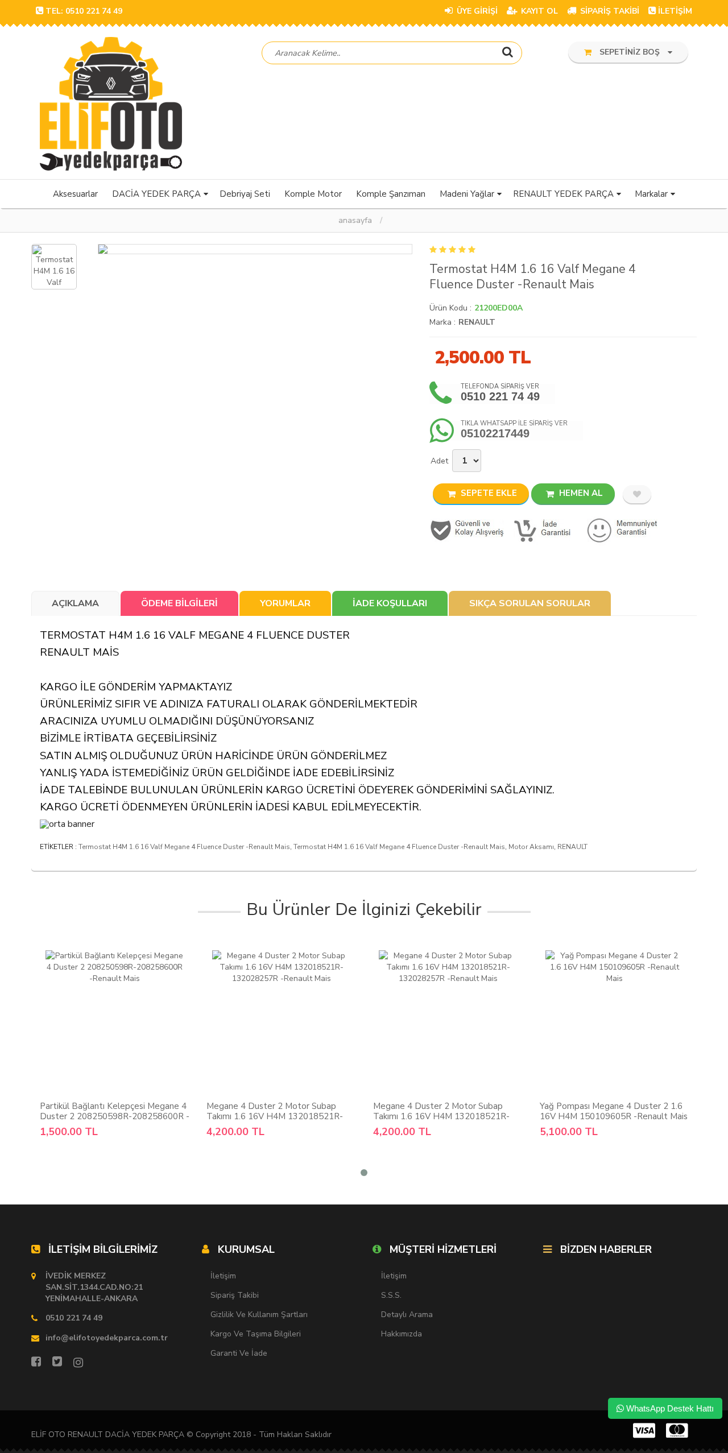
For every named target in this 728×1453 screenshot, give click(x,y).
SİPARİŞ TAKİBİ (608, 11)
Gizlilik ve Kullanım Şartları (259, 1314)
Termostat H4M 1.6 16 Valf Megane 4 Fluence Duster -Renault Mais (184, 846)
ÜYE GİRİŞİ (476, 11)
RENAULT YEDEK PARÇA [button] (563, 194)
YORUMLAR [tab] (285, 603)
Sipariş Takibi (234, 1295)
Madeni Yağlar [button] (467, 194)
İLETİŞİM (675, 11)
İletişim (223, 1275)
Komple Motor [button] (313, 194)
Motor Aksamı (531, 846)
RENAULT (476, 322)
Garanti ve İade (238, 1353)
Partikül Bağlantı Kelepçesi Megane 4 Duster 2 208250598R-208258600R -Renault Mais (114, 1116)
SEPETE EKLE (487, 493)
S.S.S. (391, 1295)
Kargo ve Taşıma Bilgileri (255, 1333)
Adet (439, 461)
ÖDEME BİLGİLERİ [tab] (179, 603)
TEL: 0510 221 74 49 (84, 11)
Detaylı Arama (407, 1314)
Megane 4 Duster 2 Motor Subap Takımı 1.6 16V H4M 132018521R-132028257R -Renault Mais (274, 1116)
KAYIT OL (538, 11)
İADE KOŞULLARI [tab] (390, 603)
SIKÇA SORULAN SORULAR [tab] (529, 603)
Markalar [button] (651, 194)
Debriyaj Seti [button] (245, 194)
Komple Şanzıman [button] (390, 194)
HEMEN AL (580, 493)
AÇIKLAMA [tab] (75, 603)
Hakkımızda (401, 1333)
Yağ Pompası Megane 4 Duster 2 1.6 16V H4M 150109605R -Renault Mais (614, 1111)
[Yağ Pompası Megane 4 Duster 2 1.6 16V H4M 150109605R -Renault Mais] (614, 1022)
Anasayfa (355, 220)
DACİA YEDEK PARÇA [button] (156, 194)
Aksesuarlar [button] (75, 194)
